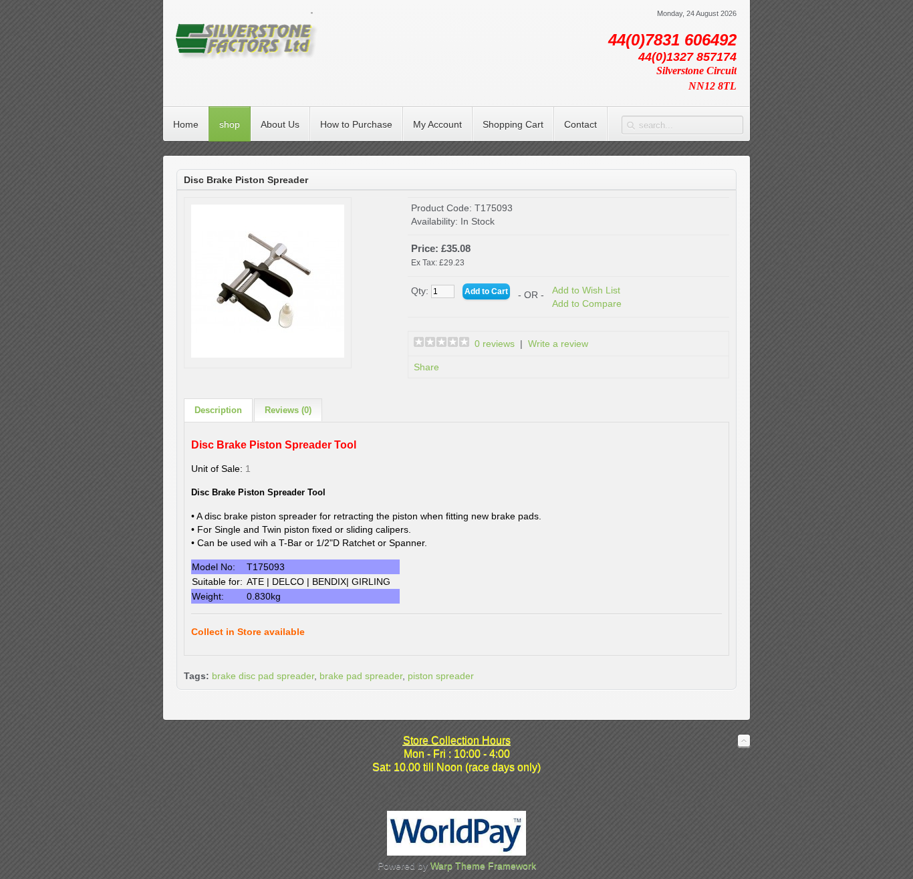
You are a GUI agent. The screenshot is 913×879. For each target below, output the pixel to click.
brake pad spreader (360, 675)
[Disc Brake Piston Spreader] (267, 354)
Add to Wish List (586, 290)
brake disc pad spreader (263, 675)
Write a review (558, 343)
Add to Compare (587, 303)
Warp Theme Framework (483, 865)
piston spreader (441, 675)
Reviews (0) (288, 410)
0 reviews (495, 343)
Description (218, 410)
